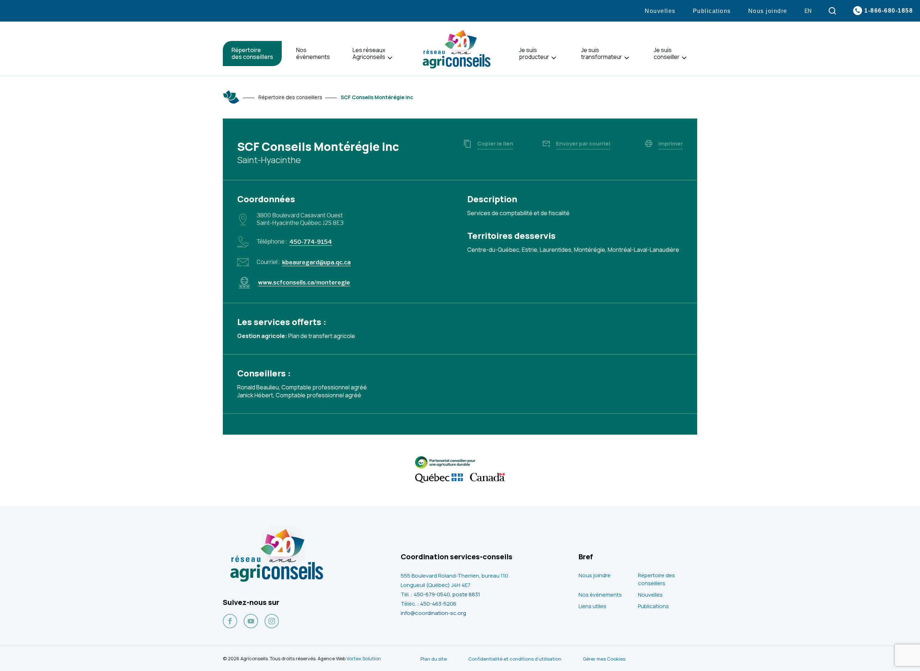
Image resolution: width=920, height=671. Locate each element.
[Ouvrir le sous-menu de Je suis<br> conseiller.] (684, 58)
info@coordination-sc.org (433, 613)
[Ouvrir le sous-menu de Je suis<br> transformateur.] (626, 58)
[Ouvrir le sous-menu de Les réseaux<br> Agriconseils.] (389, 58)
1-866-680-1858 (888, 11)
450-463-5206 (438, 603)
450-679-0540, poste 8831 (447, 594)
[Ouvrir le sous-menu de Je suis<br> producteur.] (553, 58)
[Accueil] (231, 97)
